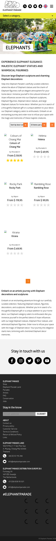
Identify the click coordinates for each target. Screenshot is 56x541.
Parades (6, 390)
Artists (5, 392)
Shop (5, 384)
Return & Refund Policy (12, 434)
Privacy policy (8, 426)
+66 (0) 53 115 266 (15, 456)
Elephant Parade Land (12, 387)
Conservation (8, 398)
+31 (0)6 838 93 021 (16, 481)
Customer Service (10, 429)
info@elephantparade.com (19, 461)
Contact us (7, 423)
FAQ (4, 395)
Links (5, 437)
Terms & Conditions (10, 431)
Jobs (5, 401)
